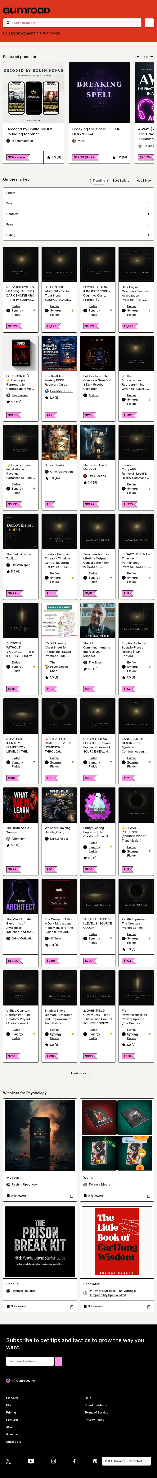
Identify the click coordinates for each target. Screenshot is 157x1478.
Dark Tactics (97, 476)
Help (88, 1398)
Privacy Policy (94, 1420)
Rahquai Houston (24, 1291)
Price (10, 224)
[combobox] (75, 22)
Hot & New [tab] (144, 180)
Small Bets (13, 1441)
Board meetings (96, 1405)
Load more (78, 1073)
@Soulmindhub (22, 141)
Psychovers (20, 395)
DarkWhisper (21, 565)
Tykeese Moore (99, 1184)
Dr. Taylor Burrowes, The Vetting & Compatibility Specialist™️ (112, 1293)
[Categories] (149, 22)
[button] (72, 1195)
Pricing (11, 1412)
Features (12, 1420)
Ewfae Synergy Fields (23, 310)
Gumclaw (12, 1434)
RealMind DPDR (61, 391)
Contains (12, 214)
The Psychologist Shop (59, 667)
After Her (18, 838)
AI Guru (94, 395)
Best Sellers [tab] (120, 180)
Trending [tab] (99, 180)
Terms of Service (96, 1412)
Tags (9, 203)
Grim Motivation (61, 471)
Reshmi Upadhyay (24, 1184)
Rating (10, 235)
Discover (12, 1398)
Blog (9, 1405)
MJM (81, 141)
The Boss (95, 662)
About (10, 1427)
